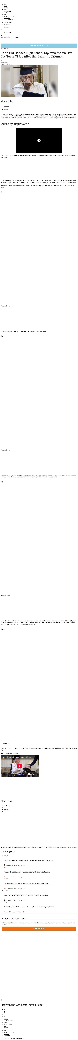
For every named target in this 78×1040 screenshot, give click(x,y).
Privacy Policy (7, 24)
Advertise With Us (8, 19)
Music (5, 9)
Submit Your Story (39, 928)
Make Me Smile (8, 1024)
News (5, 6)
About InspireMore (9, 16)
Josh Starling (4, 62)
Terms (2, 1038)
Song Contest (7, 11)
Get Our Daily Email (9, 13)
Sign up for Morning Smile (33, 847)
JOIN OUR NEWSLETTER (39, 45)
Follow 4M (8, 32)
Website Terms (8, 22)
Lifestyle (6, 855)
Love (5, 867)
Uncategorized (5, 48)
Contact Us (7, 18)
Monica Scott (5, 306)
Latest (5, 1022)
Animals (6, 7)
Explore (6, 4)
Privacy (6, 1038)
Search (6, 27)
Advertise (6, 1034)
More (5, 14)
